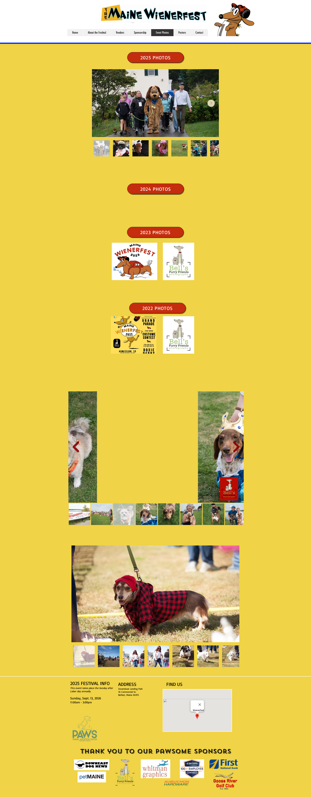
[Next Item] (211, 103)
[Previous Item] (76, 447)
